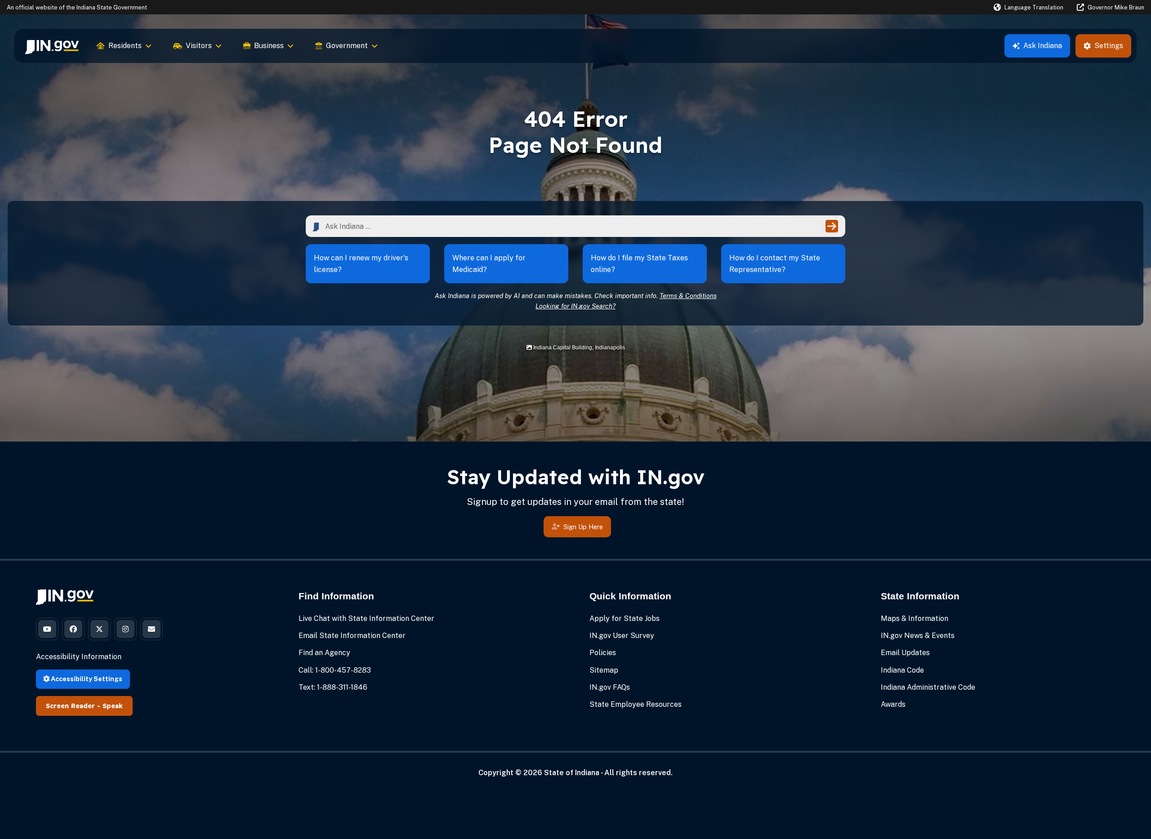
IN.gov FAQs (609, 687)
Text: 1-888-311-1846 (333, 687)
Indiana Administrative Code (928, 687)
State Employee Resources (635, 704)
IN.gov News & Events (918, 635)
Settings (1108, 45)
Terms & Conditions (688, 295)
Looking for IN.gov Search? (575, 306)
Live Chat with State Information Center (366, 618)
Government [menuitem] (347, 45)
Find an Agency (324, 652)
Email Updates (905, 652)
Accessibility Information (78, 656)
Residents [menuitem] (125, 45)
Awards (893, 704)
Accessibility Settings (85, 679)
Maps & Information (914, 618)
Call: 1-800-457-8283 (335, 670)
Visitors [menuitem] (199, 45)
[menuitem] (52, 45)
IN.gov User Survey (621, 635)
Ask (1042, 45)
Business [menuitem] (269, 45)
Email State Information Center (352, 635)
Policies (602, 652)
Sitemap (603, 670)
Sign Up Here (583, 527)
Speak (113, 706)
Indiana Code (902, 670)
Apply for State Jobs (624, 618)
